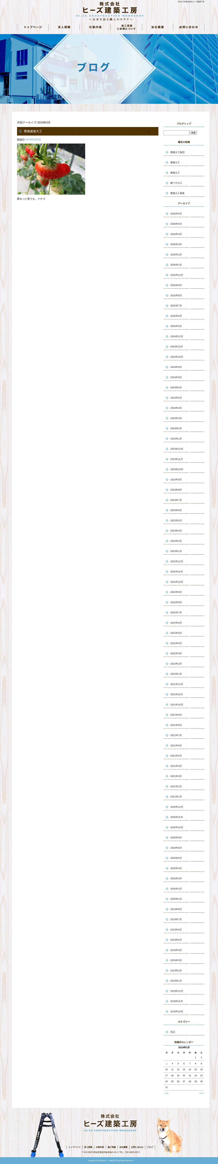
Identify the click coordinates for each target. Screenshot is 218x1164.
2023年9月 (176, 479)
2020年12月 (176, 806)
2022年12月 (176, 561)
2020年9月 (176, 837)
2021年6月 (176, 745)
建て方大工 (176, 183)
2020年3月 (176, 878)
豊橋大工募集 (177, 193)
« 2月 (166, 1093)
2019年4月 (176, 950)
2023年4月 (176, 530)
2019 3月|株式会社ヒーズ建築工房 (191, 2)
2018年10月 (176, 1011)
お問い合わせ (188, 27)
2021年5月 (176, 755)
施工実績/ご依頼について (126, 27)
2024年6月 (176, 387)
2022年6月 (176, 622)
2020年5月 (176, 858)
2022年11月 (176, 571)
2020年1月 (176, 899)
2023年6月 (176, 510)
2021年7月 (176, 735)
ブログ (150, 1147)
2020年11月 (176, 817)
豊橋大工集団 (177, 152)
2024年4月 (176, 408)
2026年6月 (176, 213)
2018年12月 (176, 991)
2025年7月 (176, 305)
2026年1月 (176, 264)
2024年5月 (176, 397)
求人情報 (64, 27)
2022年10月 (176, 581)
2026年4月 (176, 234)
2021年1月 (176, 796)
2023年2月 (176, 541)
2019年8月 (176, 909)
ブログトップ (184, 123)
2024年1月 (176, 438)
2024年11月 (176, 346)
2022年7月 (176, 612)
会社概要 (157, 27)
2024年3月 (176, 418)
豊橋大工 (175, 162)
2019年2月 (176, 970)
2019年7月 (176, 919)
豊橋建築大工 (33, 131)
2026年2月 (176, 254)
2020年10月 (176, 827)
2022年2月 (176, 663)
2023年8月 (176, 489)
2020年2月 (176, 888)
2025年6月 (176, 316)
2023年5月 (176, 520)
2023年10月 (176, 469)
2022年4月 (176, 643)
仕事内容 (95, 27)
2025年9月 (176, 285)
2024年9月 (176, 367)
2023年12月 (176, 448)
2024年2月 (176, 428)
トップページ (32, 27)
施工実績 (112, 1147)
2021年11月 (176, 694)
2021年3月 (176, 776)
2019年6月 (176, 929)
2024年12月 (176, 336)
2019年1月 (176, 980)
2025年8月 (176, 295)
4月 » (201, 1093)
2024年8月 (176, 377)
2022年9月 (176, 592)
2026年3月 (176, 244)
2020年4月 (176, 868)
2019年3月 (176, 960)
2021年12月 (176, 684)
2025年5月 (176, 326)
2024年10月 (176, 356)
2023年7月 (176, 500)
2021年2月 (176, 786)
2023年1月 (176, 551)
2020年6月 (176, 847)
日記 (172, 1032)
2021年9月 (176, 714)
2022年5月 (176, 633)
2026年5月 (176, 223)
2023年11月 (176, 459)
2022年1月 (176, 674)
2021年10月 (176, 704)
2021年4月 (176, 766)
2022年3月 (176, 653)
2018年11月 (176, 1001)
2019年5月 (176, 939)
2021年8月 (176, 725)
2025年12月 (176, 275)
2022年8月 (176, 602)
